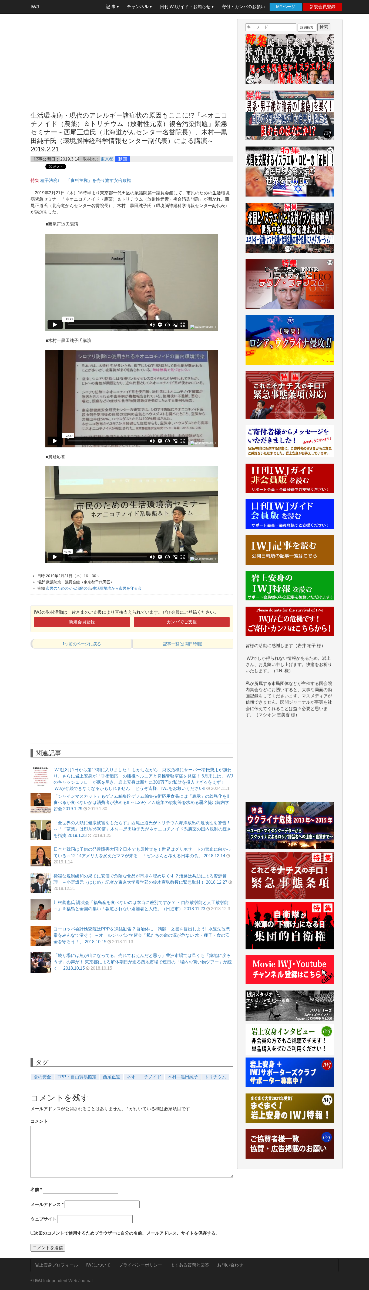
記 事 (111, 6)
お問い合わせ (230, 1265)
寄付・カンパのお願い (243, 6)
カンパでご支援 (182, 622)
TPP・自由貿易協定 (77, 1077)
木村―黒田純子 (183, 1077)
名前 (36, 1189)
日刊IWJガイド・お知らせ (186, 6)
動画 (122, 159)
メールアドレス (47, 1204)
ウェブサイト (43, 1219)
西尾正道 (111, 1077)
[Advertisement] (132, 57)
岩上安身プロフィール (56, 1265)
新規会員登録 (323, 6)
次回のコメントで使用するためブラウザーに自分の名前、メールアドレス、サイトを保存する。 (127, 1233)
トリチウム (215, 1077)
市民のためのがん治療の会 (68, 588)
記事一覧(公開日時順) (182, 643)
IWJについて (98, 1265)
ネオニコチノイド (144, 1077)
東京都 (106, 159)
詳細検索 (306, 27)
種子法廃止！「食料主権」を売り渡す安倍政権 (85, 180)
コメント (39, 1121)
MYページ (286, 6)
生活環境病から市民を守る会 (117, 588)
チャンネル (138, 6)
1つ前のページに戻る (81, 643)
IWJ (35, 6)
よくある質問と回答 (189, 1265)
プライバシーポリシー (140, 1265)
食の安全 (42, 1077)
